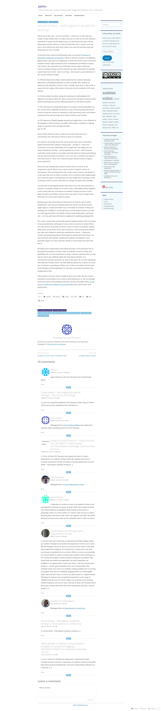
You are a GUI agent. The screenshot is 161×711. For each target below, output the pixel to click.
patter (42, 6)
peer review (116, 113)
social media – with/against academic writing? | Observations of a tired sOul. (61, 622)
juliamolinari (56, 497)
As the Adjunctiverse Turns (74, 484)
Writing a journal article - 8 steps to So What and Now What (112, 171)
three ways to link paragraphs (109, 167)
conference (112, 105)
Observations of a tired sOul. (74, 608)
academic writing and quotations (110, 176)
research (110, 119)
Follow (107, 58)
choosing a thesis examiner (87, 354)
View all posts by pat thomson (57, 344)
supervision (111, 125)
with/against (44, 315)
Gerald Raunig (75, 313)
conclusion (106, 105)
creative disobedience (60, 313)
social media (87, 313)
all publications (79, 15)
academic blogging (46, 310)
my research (58, 15)
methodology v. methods (111, 160)
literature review (112, 111)
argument (116, 99)
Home (40, 15)
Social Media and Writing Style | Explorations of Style (67, 532)
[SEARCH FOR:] (111, 24)
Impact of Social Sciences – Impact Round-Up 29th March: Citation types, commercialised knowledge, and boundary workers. (72, 445)
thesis (113, 127)
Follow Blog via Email (111, 34)
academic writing (60, 310)
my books (68, 15)
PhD (104, 116)
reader (114, 116)
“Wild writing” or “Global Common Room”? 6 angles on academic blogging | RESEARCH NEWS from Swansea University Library (63, 648)
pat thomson (53, 22)
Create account (108, 199)
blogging (105, 102)
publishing (109, 116)
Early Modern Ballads (72, 425)
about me (48, 15)
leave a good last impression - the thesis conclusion (111, 152)
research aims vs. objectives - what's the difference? (112, 144)
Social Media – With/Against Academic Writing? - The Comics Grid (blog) (61, 394)
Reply (68, 387)
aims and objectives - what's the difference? (111, 157)
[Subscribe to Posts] (103, 187)
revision (110, 122)
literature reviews (108, 113)
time (117, 127)
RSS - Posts (109, 187)
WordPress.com (109, 208)
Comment (90, 700)
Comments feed (109, 206)
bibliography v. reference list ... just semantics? (111, 163)
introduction (106, 108)
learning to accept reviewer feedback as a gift (52, 354)
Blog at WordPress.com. (80, 705)
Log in (106, 201)
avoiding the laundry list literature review (111, 140)
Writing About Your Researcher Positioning (111, 147)
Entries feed (107, 204)
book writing (111, 102)
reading (105, 119)
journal (112, 108)
